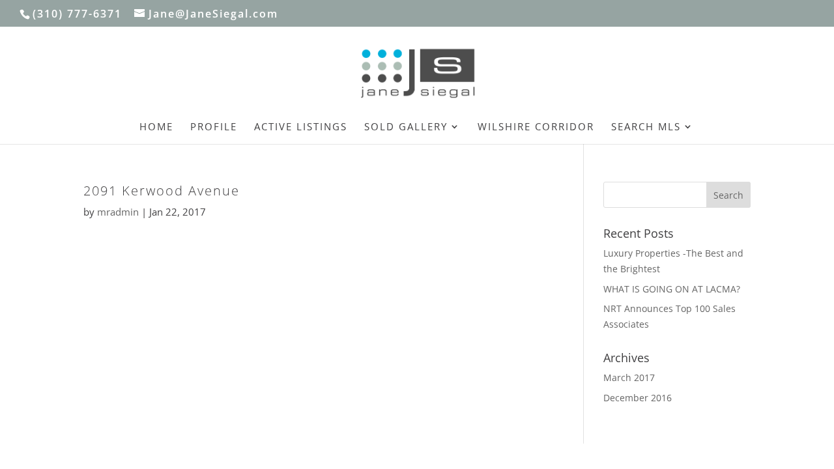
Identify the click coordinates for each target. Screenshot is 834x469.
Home (156, 127)
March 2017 (629, 377)
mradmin (118, 211)
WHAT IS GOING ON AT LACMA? (671, 289)
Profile (213, 127)
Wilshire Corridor (536, 127)
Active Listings (300, 127)
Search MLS (646, 127)
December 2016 (637, 397)
